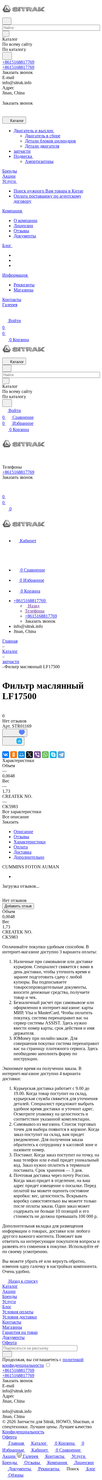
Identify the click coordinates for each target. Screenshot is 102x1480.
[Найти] (7, 56)
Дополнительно (29, 857)
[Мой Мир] (21, 754)
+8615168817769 (18, 62)
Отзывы (21, 230)
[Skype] (53, 754)
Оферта (9, 1342)
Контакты (11, 1322)
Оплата (21, 846)
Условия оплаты (17, 1311)
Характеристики (30, 841)
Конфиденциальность (23, 1431)
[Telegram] (61, 754)
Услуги (9, 1301)
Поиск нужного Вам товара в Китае (48, 191)
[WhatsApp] (45, 754)
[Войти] (4, 489)
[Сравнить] (13, 741)
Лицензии (23, 225)
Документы (25, 235)
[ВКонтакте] (5, 754)
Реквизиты (24, 284)
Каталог (10, 1286)
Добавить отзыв (18, 906)
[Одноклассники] (13, 754)
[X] (29, 754)
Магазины (23, 289)
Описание (23, 831)
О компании (25, 220)
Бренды (9, 1296)
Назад (33, 605)
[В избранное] (14, 733)
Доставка (22, 852)
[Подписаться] (7, 1354)
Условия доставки (19, 1317)
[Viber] (37, 754)
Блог (6, 1306)
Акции (9, 1291)
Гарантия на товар (20, 1332)
